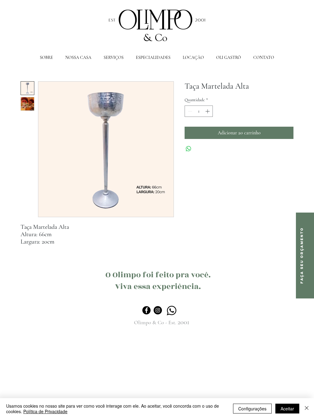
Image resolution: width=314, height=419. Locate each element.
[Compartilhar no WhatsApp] (188, 148)
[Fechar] (306, 408)
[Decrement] (189, 111)
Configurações (252, 409)
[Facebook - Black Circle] (146, 310)
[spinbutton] (198, 111)
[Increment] (208, 111)
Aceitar (287, 409)
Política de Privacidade (45, 411)
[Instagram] (158, 310)
